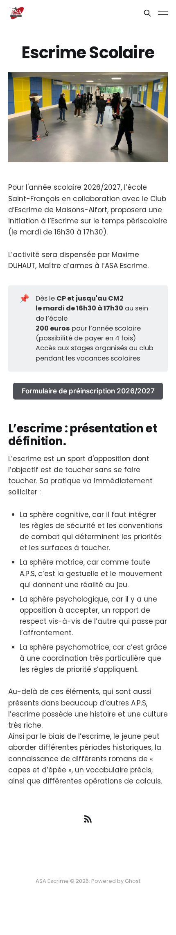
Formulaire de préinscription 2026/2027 (88, 391)
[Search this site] (147, 13)
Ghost (132, 881)
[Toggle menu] (163, 13)
